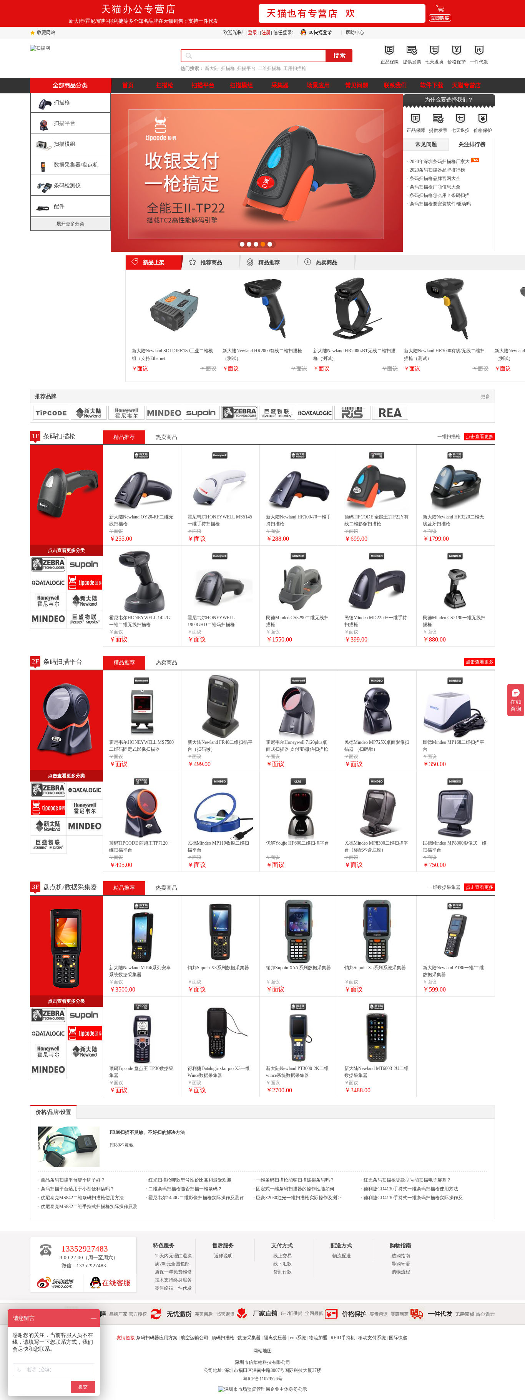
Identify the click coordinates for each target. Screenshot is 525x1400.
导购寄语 (401, 1264)
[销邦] (202, 413)
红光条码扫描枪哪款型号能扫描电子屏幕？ (406, 1180)
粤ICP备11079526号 (262, 1379)
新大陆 (212, 68)
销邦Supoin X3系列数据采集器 (218, 967)
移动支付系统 (372, 1337)
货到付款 (282, 1272)
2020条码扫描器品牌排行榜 (437, 170)
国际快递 (398, 1337)
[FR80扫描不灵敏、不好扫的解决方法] (69, 1165)
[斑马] (239, 413)
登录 (252, 32)
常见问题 (426, 144)
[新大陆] (89, 413)
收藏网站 (46, 32)
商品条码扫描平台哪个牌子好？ (72, 1180)
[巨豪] (277, 413)
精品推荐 (124, 437)
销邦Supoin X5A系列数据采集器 (298, 967)
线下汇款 (282, 1264)
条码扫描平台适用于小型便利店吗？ (77, 1189)
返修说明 (223, 1255)
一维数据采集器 (444, 887)
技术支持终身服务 (173, 1280)
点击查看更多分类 (66, 550)
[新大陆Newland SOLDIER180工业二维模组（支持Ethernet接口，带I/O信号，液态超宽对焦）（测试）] (174, 341)
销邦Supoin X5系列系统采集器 (375, 967)
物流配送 (341, 1255)
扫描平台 (246, 68)
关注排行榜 (472, 144)
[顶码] (51, 413)
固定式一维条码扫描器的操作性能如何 (294, 1189)
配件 (59, 206)
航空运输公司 (194, 1337)
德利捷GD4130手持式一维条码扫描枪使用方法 (410, 1189)
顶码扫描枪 (222, 1337)
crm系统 (298, 1337)
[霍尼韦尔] (126, 413)
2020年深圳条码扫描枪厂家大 (440, 161)
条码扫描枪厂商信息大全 (434, 187)
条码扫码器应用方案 (157, 1337)
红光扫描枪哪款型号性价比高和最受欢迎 (189, 1180)
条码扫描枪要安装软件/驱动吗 (440, 204)
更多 (485, 396)
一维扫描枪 (448, 436)
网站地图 (262, 1350)
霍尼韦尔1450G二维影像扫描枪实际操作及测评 (195, 1197)
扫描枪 (228, 68)
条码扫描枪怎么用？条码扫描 (439, 195)
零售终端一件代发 (173, 1288)
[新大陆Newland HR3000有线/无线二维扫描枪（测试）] (446, 341)
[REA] (390, 413)
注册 (266, 32)
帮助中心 (355, 32)
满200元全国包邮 (172, 1264)
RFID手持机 (343, 1337)
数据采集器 (249, 1337)
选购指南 (401, 1255)
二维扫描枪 (269, 68)
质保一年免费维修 (173, 1272)
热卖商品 (166, 437)
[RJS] (352, 413)
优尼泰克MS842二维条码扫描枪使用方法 (82, 1197)
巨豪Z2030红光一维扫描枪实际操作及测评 (298, 1197)
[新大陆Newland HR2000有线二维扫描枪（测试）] (264, 341)
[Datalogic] (315, 413)
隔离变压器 (275, 1337)
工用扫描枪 (294, 68)
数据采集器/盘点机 (76, 165)
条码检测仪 (67, 185)
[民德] (164, 413)
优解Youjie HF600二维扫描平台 (297, 843)
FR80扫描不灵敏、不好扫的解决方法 (147, 1132)
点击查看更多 (479, 436)
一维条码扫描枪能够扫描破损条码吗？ (294, 1180)
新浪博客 (53, 1283)
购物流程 (401, 1272)
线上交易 (282, 1255)
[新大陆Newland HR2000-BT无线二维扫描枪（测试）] (355, 341)
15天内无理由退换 (173, 1255)
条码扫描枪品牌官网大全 (434, 178)
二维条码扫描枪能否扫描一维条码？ (184, 1189)
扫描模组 (64, 144)
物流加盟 (318, 1337)
